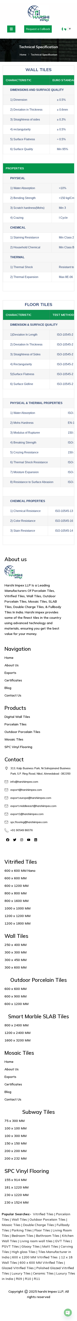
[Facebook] (7, 840)
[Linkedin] (35, 840)
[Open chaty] (68, 1313)
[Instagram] (21, 840)
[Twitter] (14, 840)
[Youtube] (28, 840)
